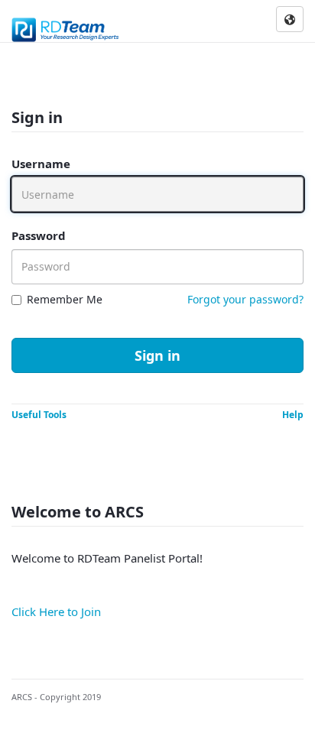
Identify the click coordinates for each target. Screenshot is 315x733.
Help (293, 414)
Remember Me (64, 299)
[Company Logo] (66, 26)
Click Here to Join (56, 611)
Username (40, 163)
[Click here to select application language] (289, 20)
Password (38, 235)
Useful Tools (39, 414)
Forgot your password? (245, 299)
